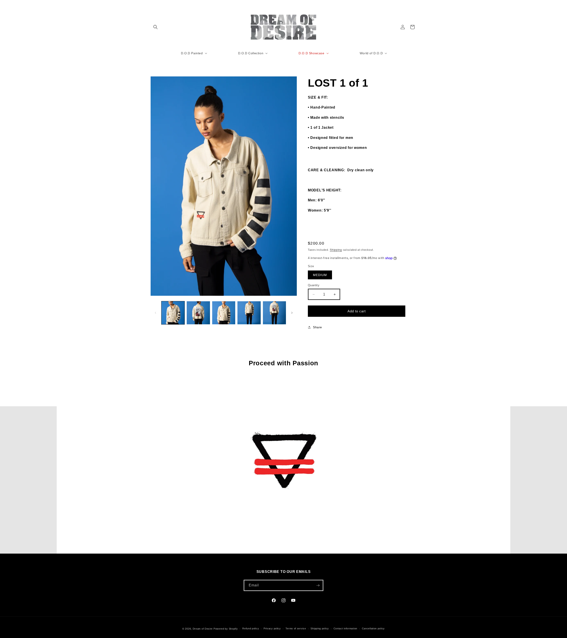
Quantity (313, 285)
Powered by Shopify (226, 628)
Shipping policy (320, 628)
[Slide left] (155, 313)
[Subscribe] (318, 585)
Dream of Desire (203, 628)
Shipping (336, 249)
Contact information (345, 628)
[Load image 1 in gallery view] (172, 312)
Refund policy (250, 628)
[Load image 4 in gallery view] (248, 312)
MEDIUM (320, 275)
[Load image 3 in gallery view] (223, 312)
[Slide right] (292, 313)
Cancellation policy (373, 628)
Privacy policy (272, 628)
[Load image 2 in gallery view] (198, 312)
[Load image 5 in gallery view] (274, 312)
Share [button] (317, 327)
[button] (155, 27)
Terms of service (295, 628)
